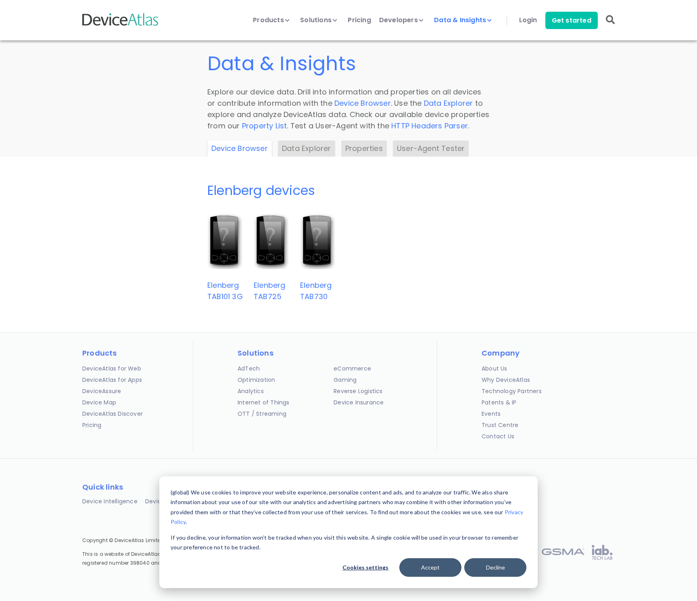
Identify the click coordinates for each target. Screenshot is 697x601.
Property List (264, 126)
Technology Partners (512, 391)
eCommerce (352, 368)
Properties (364, 148)
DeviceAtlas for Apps (112, 380)
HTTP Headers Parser (429, 126)
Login (528, 20)
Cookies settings (365, 567)
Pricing (359, 20)
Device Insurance (359, 402)
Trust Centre (500, 425)
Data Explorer (448, 103)
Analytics (251, 391)
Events (491, 414)
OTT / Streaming (262, 414)
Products (269, 20)
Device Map (99, 402)
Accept (430, 567)
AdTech (249, 368)
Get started (571, 20)
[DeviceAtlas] (120, 25)
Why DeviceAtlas (506, 380)
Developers (399, 20)
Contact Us (498, 436)
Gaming (345, 380)
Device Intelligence (110, 501)
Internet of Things (264, 402)
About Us (494, 368)
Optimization (256, 380)
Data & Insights (461, 20)
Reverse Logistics (358, 391)
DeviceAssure (101, 391)
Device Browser (362, 103)
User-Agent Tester (431, 148)
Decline (495, 567)
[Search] (610, 25)
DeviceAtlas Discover (112, 414)
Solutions (316, 20)
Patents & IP (499, 402)
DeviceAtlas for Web (111, 368)
